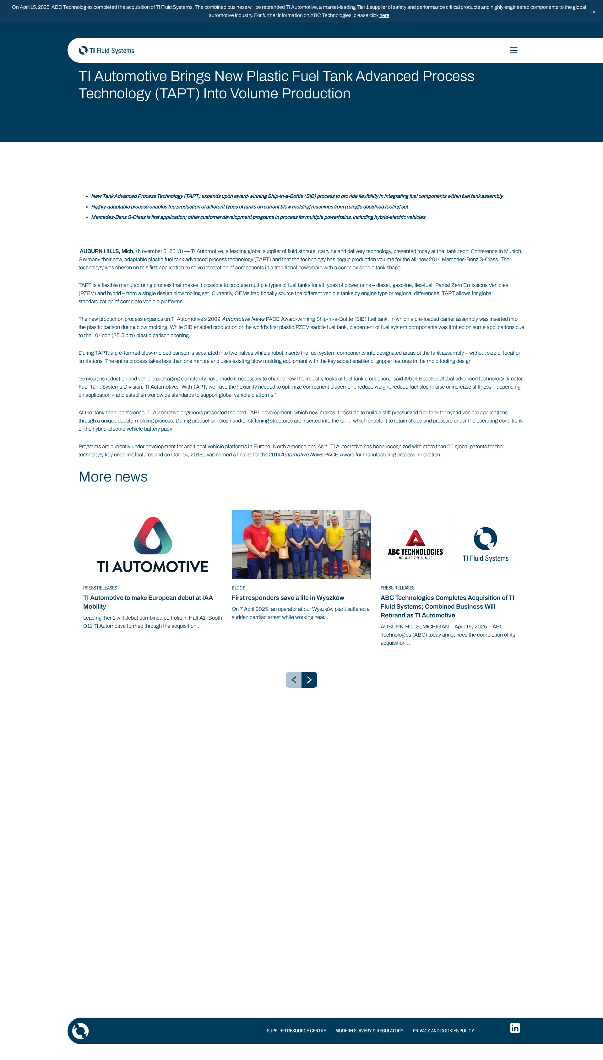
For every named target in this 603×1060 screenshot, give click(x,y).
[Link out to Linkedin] (515, 1028)
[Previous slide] (294, 680)
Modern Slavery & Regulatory (369, 1030)
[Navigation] (514, 50)
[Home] (141, 50)
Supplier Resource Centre (296, 1030)
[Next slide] (309, 680)
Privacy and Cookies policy (443, 1030)
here (384, 15)
